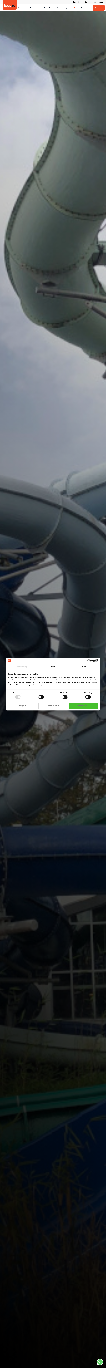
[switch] (41, 697)
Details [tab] (53, 667)
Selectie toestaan (53, 706)
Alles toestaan (83, 706)
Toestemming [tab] (22, 667)
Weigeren (22, 706)
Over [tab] (84, 667)
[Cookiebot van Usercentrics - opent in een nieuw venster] (89, 660)
